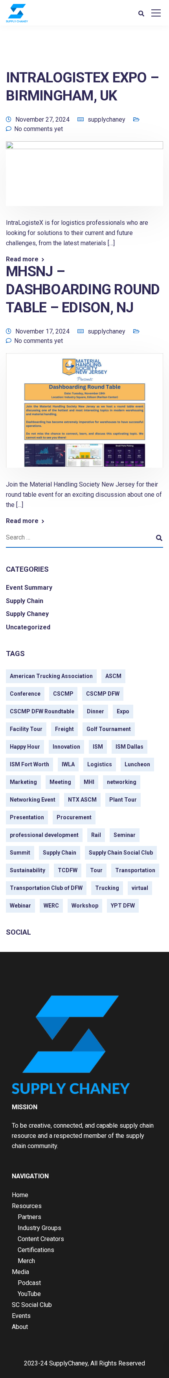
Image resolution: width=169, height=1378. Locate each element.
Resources (27, 1206)
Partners (29, 1217)
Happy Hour (25, 747)
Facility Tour (26, 729)
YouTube (29, 1294)
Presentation (27, 817)
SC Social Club (32, 1305)
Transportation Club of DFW (46, 888)
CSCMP (63, 694)
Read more (22, 259)
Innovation (66, 747)
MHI (89, 782)
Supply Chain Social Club (121, 852)
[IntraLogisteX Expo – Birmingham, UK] (84, 179)
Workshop (85, 905)
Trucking (107, 888)
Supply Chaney (27, 614)
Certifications (36, 1250)
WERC (51, 905)
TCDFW (67, 870)
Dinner (95, 711)
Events (21, 1316)
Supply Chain (24, 601)
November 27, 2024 (42, 119)
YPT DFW (123, 905)
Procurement (74, 817)
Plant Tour (123, 800)
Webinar (20, 905)
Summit (20, 852)
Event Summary (29, 587)
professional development (44, 835)
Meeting (60, 782)
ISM (98, 747)
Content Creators (41, 1239)
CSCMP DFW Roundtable (42, 711)
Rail (96, 835)
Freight (64, 729)
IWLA (68, 764)
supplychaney (106, 119)
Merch (26, 1261)
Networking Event (32, 800)
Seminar (125, 835)
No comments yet (38, 129)
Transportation (135, 870)
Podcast (29, 1283)
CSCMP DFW (102, 694)
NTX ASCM (82, 800)
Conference (25, 694)
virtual (140, 888)
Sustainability (27, 870)
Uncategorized (28, 627)
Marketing (23, 782)
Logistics (99, 764)
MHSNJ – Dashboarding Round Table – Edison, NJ (83, 289)
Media (20, 1272)
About (20, 1327)
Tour (96, 870)
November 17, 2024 (42, 331)
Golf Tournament (108, 729)
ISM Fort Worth (29, 764)
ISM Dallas (129, 747)
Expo (123, 711)
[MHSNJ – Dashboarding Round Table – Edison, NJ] (84, 415)
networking (121, 782)
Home (20, 1195)
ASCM (113, 676)
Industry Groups (39, 1228)
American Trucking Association (51, 676)
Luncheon (137, 764)
